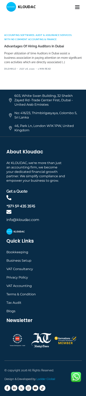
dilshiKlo (10, 69)
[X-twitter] (21, 388)
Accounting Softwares (19, 35)
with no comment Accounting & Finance (30, 39)
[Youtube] (35, 388)
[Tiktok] (42, 388)
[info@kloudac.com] (8, 211)
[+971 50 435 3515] (8, 197)
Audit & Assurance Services (54, 35)
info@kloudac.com (22, 220)
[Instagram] (28, 388)
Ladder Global (45, 379)
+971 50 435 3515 (20, 205)
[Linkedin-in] (14, 388)
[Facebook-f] (7, 388)
